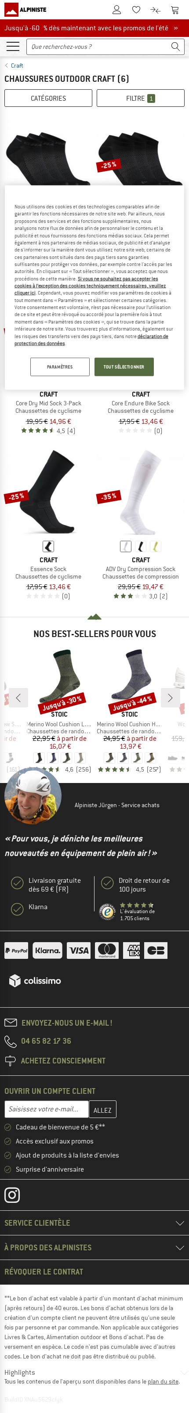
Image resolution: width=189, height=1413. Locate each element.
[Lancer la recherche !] (176, 47)
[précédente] (18, 697)
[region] (95, 288)
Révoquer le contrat (43, 1272)
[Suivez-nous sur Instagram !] (18, 1197)
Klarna (38, 907)
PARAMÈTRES (60, 367)
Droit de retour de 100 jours (144, 885)
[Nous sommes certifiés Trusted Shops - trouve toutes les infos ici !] (107, 912)
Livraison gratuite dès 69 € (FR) (55, 885)
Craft (17, 65)
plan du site (163, 1381)
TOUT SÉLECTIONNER (124, 367)
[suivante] (170, 697)
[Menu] (13, 46)
